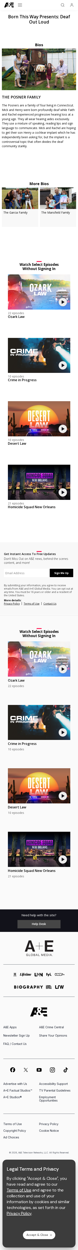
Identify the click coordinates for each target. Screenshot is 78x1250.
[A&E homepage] (39, 1012)
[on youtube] (39, 1069)
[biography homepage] (28, 988)
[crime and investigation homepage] (49, 988)
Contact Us (49, 603)
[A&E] (9, 5)
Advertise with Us (15, 1084)
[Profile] (72, 5)
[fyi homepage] (49, 976)
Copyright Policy (14, 1130)
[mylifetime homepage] (25, 976)
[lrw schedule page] (59, 988)
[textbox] (27, 573)
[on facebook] (12, 1069)
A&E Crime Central (51, 1027)
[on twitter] (25, 1069)
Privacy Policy (12, 603)
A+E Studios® (12, 1097)
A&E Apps (10, 1027)
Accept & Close (37, 1235)
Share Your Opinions (53, 1035)
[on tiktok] (65, 1069)
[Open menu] (19, 4)
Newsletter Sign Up (16, 1035)
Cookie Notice (49, 1130)
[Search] (63, 5)
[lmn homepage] (39, 976)
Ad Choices (11, 1137)
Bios (39, 44)
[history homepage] (15, 976)
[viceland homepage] (59, 976)
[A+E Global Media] (39, 948)
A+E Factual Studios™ (17, 1090)
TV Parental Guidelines (55, 1090)
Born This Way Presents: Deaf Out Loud (39, 19)
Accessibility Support (53, 1084)
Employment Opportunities (48, 1098)
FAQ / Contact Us (15, 1044)
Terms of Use (32, 603)
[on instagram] (52, 1069)
